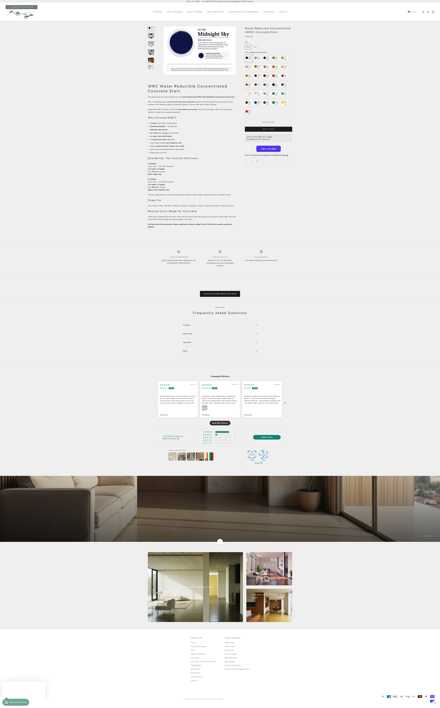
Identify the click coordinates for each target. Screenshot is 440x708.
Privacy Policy (196, 673)
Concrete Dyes (229, 650)
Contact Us (194, 680)
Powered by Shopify (215, 699)
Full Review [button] (164, 415)
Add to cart (268, 122)
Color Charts (195, 658)
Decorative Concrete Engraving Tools (203, 661)
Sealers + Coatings (195, 12)
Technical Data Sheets (198, 654)
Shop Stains (158, 12)
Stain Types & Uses (175, 12)
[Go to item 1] (151, 28)
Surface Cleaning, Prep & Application (243, 12)
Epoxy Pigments (230, 661)
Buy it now (268, 129)
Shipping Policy (196, 665)
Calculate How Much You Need (220, 294)
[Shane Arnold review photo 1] (204, 408)
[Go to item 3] (151, 44)
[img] (165, 385)
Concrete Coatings (230, 654)
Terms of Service (196, 677)
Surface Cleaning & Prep (233, 665)
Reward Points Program (198, 646)
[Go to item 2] (151, 36)
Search (193, 643)
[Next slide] (285, 403)
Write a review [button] (267, 437)
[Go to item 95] (151, 67)
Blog (192, 650)
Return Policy (195, 669)
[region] (220, 509)
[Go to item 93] (151, 52)
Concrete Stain (229, 643)
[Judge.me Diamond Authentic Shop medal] (252, 454)
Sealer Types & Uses (215, 12)
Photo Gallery (269, 12)
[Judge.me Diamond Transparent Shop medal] (263, 454)
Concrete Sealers (230, 646)
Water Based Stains (231, 658)
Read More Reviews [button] (220, 423)
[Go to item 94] (151, 60)
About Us (283, 12)
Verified (257, 463)
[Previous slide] (155, 403)
